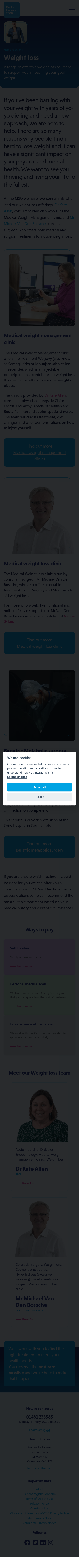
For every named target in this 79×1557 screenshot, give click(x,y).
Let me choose (17, 776)
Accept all (40, 787)
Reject (40, 796)
